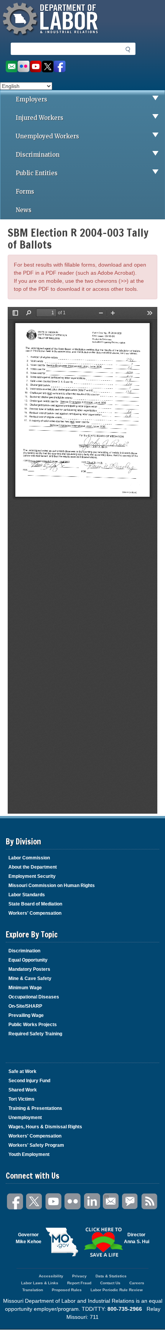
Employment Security (32, 876)
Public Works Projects (32, 1024)
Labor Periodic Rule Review (117, 1290)
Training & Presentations (35, 1108)
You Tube (53, 1201)
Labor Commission (29, 858)
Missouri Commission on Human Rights (51, 885)
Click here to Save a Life (103, 1242)
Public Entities (37, 173)
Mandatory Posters (29, 969)
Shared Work (22, 1090)
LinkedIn (92, 1201)
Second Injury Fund (29, 1080)
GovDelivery (130, 1201)
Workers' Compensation (34, 913)
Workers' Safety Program (36, 1145)
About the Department (32, 867)
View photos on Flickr (23, 67)
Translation (32, 1290)
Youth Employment (29, 1154)
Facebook (15, 1201)
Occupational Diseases (33, 997)
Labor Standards (26, 894)
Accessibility (51, 1276)
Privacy (79, 1276)
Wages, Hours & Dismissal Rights (45, 1126)
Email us (11, 67)
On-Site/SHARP (25, 1006)
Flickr (72, 1201)
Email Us (111, 1201)
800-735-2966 (124, 1309)
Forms (25, 191)
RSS (149, 1201)
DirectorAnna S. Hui (136, 1238)
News (23, 210)
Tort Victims (21, 1099)
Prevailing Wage (26, 1015)
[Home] (51, 36)
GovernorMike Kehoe (28, 1238)
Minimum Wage (25, 987)
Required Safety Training (35, 1033)
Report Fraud (79, 1283)
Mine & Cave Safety (29, 978)
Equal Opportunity (28, 960)
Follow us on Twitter (48, 67)
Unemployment (25, 1117)
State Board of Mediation (35, 904)
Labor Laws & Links (39, 1283)
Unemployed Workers (47, 136)
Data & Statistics (111, 1276)
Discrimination (37, 154)
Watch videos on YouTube (36, 67)
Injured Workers (39, 117)
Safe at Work (22, 1071)
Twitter (34, 1201)
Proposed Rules (67, 1290)
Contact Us (110, 1283)
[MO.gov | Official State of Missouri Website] (62, 1242)
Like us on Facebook (60, 67)
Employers (31, 99)
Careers (136, 1283)
